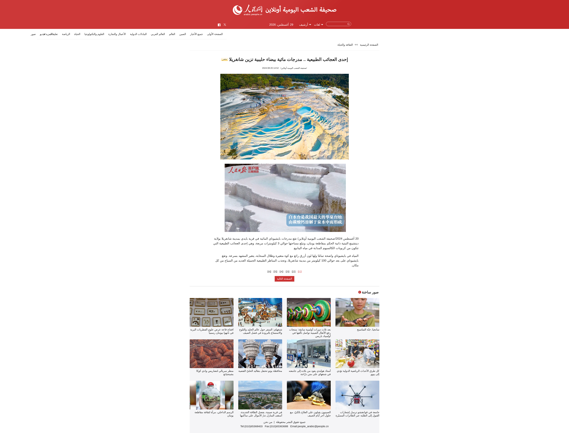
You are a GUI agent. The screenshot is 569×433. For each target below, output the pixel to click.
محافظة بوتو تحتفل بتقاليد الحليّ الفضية (260, 370)
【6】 (269, 271)
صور (33, 34)
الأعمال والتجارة (117, 34)
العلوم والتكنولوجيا (94, 34)
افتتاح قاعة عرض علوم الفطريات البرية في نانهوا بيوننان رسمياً (212, 331)
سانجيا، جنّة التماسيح (368, 329)
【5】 (275, 271)
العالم (172, 34)
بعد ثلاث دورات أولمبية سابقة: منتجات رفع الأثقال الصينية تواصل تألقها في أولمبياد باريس (310, 333)
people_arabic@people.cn (313, 426)
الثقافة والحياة (345, 44)
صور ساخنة (370, 292)
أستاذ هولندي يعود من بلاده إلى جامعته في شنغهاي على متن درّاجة (310, 372)
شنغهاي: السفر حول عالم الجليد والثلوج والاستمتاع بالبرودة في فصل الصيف (260, 331)
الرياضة (66, 34)
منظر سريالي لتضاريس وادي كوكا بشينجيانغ (215, 372)
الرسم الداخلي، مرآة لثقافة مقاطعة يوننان (214, 414)
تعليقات (53, 34)
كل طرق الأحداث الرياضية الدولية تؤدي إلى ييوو (358, 372)
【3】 (287, 271)
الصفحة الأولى (215, 34)
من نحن (267, 422)
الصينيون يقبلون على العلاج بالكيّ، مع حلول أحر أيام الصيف (310, 414)
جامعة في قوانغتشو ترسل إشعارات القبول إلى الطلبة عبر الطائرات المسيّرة (357, 414)
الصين (182, 34)
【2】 (294, 271)
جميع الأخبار (196, 34)
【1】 (300, 271)
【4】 (281, 271)
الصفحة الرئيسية (369, 44)
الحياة (77, 34)
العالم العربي (158, 34)
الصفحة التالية (284, 278)
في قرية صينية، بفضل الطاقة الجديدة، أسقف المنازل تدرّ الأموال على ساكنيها (261, 414)
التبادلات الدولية (138, 34)
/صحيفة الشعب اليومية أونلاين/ (293, 68)
